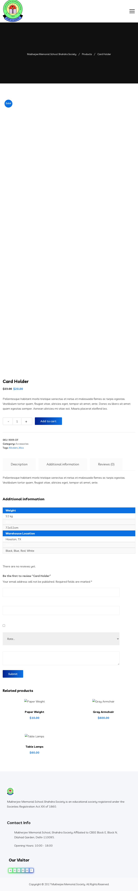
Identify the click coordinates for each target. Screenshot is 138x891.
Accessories (22, 443)
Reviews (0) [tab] (106, 464)
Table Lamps (34, 746)
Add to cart (48, 421)
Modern (13, 447)
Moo (21, 447)
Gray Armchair (103, 712)
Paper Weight (34, 712)
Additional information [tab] (63, 464)
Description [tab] (19, 464)
